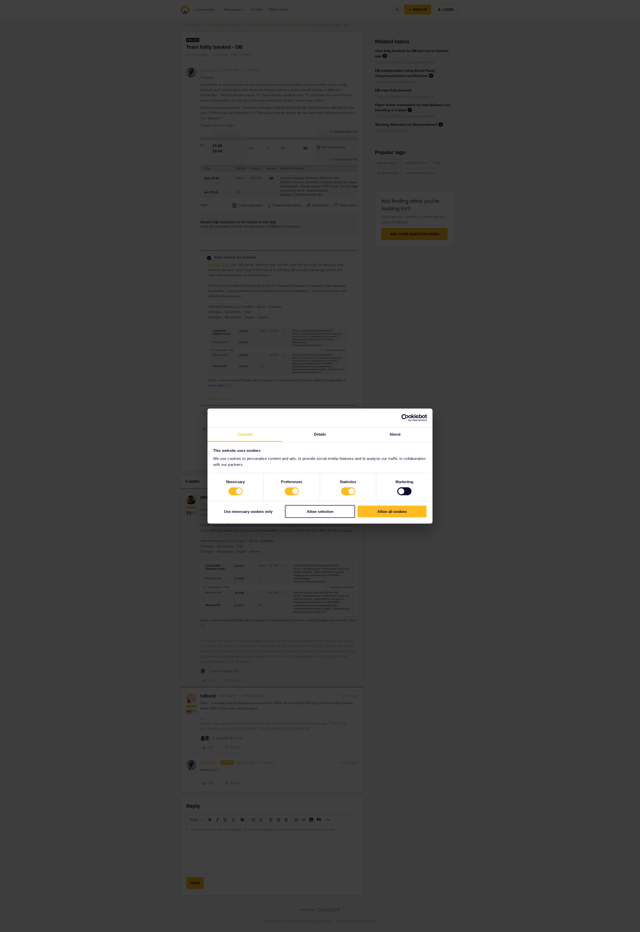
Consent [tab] (245, 434)
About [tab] (395, 434)
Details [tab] (320, 434)
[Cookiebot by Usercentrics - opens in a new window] (405, 418)
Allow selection (320, 511)
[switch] (292, 491)
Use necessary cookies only (248, 511)
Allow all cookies (392, 511)
